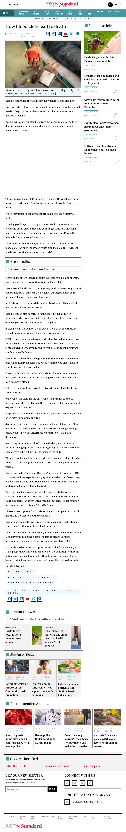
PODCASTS (100, 12)
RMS (85, 816)
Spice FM (71, 19)
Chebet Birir (26, 34)
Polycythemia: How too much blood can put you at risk (32, 269)
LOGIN (118, 5)
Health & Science (70, 13)
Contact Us (23, 817)
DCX (53, 816)
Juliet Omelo (90, 139)
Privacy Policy (93, 817)
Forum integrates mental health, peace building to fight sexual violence (39, 619)
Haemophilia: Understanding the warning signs (46, 739)
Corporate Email (73, 817)
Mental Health (47, 13)
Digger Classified (24, 759)
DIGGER (117, 12)
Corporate (13, 816)
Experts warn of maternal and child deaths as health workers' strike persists (56, 638)
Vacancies (45, 816)
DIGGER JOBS (92, 766)
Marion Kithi (90, 162)
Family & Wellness (36, 13)
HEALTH (7, 13)
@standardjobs (82, 802)
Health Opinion (80, 13)
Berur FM (86, 19)
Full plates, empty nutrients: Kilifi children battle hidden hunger (100, 150)
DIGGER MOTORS (15, 765)
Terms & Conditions (108, 817)
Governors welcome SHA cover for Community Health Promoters (101, 103)
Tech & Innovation (59, 13)
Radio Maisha (55, 19)
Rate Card (33, 817)
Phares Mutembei (92, 116)
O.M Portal (60, 817)
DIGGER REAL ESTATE (58, 766)
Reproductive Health (24, 13)
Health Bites (90, 13)
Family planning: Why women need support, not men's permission (101, 127)
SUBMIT (52, 789)
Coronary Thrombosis (31, 583)
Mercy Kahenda (91, 92)
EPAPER (109, 12)
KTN (40, 19)
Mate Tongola (90, 69)
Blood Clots (21, 571)
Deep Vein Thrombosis (32, 577)
